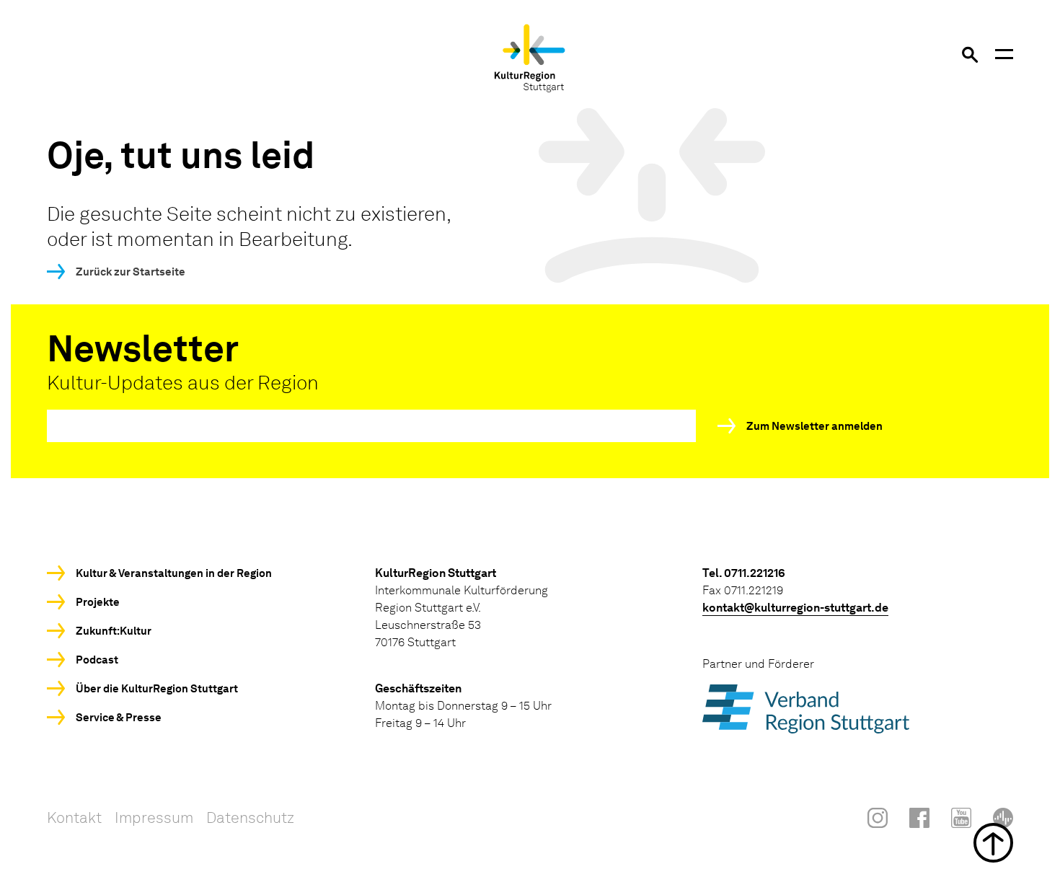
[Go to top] (530, 843)
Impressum (154, 817)
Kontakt (74, 817)
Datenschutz (250, 817)
